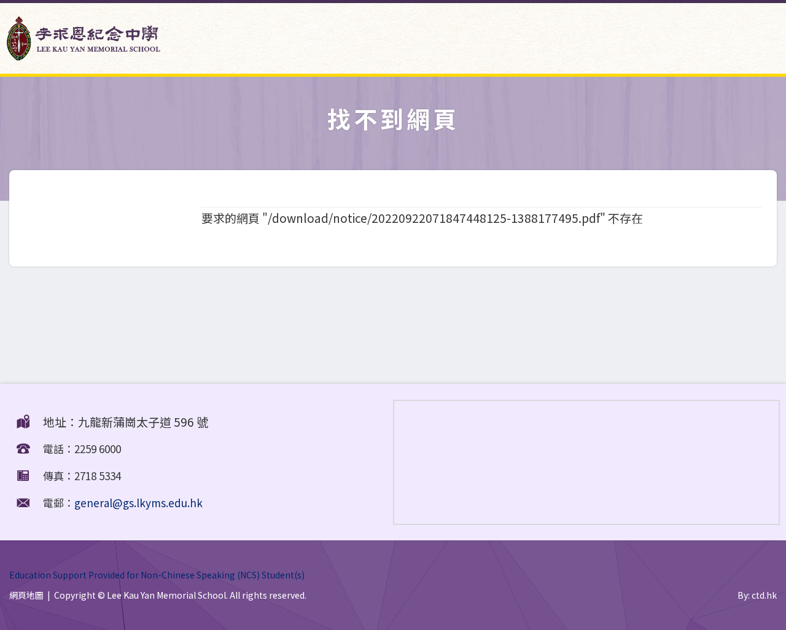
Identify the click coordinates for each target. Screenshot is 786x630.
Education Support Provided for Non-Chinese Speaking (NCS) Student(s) (157, 575)
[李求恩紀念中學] (83, 55)
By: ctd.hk (757, 595)
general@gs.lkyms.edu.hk (138, 502)
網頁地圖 (26, 595)
